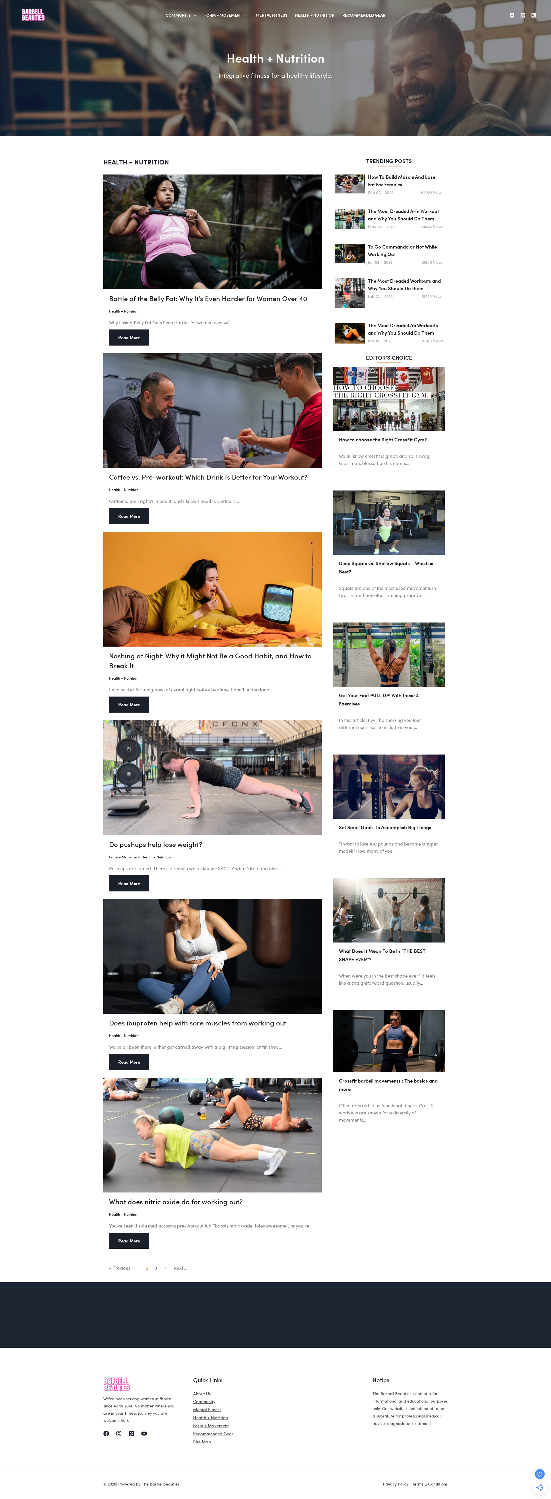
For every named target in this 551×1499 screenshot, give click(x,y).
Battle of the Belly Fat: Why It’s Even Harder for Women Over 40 (208, 298)
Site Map (202, 1441)
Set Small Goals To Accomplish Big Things (385, 827)
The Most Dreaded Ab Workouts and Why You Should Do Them (403, 329)
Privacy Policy (395, 1484)
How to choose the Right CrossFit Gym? (383, 439)
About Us (202, 1394)
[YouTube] (144, 1433)
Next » (180, 1268)
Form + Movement (124, 856)
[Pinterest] (533, 15)
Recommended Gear (213, 1433)
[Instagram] (522, 15)
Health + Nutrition (123, 311)
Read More (129, 337)
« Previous (119, 1268)
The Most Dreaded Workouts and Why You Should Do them (404, 284)
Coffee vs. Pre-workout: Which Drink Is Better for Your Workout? (208, 477)
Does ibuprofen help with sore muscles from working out (197, 1022)
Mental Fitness (207, 1409)
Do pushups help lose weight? (155, 844)
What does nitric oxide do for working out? (176, 1201)
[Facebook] (512, 15)
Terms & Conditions (430, 1484)
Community (204, 1401)
